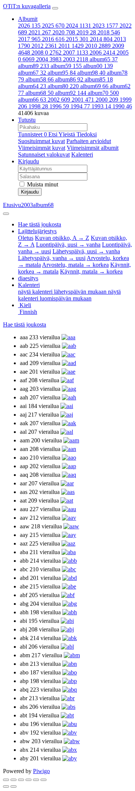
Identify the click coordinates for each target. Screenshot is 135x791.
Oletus (25, 238)
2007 (75, 52)
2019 (86, 32)
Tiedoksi (86, 134)
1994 (80, 106)
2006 (102, 52)
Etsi (53, 134)
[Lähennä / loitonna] (29, 780)
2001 (83, 99)
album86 (69, 79)
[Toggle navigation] (55, 8)
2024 (78, 25)
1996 (59, 106)
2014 (101, 39)
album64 (32, 86)
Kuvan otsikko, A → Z (62, 238)
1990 (122, 106)
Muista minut (42, 184)
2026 (29, 25)
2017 (29, 39)
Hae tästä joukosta (24, 324)
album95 (62, 72)
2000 (107, 99)
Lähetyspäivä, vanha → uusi (52, 258)
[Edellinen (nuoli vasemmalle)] (6, 786)
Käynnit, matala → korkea (91, 271)
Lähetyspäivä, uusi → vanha (86, 251)
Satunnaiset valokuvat (44, 154)
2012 (44, 46)
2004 (49, 59)
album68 (40, 93)
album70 (103, 93)
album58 (40, 79)
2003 (75, 59)
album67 (32, 72)
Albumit (28, 19)
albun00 (98, 66)
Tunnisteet (32, 134)
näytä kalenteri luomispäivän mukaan (69, 295)
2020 (63, 32)
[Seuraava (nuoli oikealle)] (13, 786)
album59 (66, 66)
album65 (104, 59)
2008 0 (47, 52)
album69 (94, 86)
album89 (33, 66)
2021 (39, 32)
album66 (32, 99)
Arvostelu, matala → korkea (75, 265)
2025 (53, 25)
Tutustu (27, 120)
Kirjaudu (28, 161)
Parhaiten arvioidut (88, 141)
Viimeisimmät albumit (92, 148)
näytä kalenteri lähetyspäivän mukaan (63, 291)
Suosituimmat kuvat (41, 141)
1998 (38, 106)
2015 (77, 39)
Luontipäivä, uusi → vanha (68, 244)
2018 (109, 32)
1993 (101, 106)
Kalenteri (82, 154)
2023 (105, 25)
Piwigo (41, 771)
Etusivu (12, 205)
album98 (91, 72)
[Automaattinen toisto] (43, 780)
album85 (99, 79)
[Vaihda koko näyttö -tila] (21, 780)
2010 (98, 46)
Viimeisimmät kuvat (41, 148)
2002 (59, 99)
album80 (63, 86)
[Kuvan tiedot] (36, 780)
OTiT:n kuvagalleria (27, 6)
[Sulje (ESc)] (6, 780)
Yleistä (67, 134)
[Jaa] (13, 780)
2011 (71, 46)
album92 (70, 93)
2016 (53, 39)
